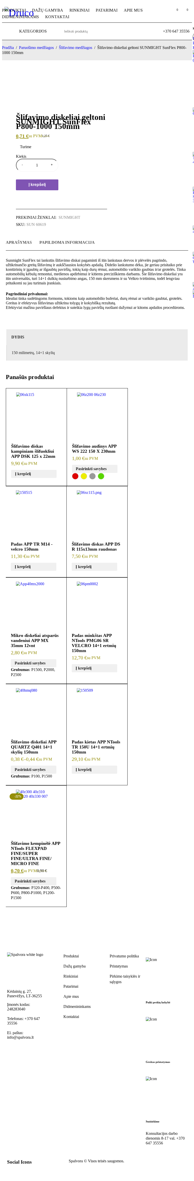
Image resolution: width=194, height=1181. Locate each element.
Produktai (71, 956)
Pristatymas (119, 966)
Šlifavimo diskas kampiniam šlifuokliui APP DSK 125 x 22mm (33, 451)
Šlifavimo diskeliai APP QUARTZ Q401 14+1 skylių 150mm (33, 747)
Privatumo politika (124, 956)
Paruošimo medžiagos (36, 47)
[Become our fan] (19, 1172)
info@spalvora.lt (20, 1037)
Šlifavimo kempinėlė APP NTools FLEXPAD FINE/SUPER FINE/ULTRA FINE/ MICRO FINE (35, 853)
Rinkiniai (70, 976)
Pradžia (8, 47)
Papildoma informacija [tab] (67, 242)
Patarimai (70, 986)
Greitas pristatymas (158, 1061)
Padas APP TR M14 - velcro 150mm (32, 547)
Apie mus (71, 996)
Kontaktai (71, 1016)
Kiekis (21, 156)
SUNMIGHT (69, 217)
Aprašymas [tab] (19, 242)
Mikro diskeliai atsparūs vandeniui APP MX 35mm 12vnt (35, 640)
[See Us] (30, 1172)
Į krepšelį (37, 184)
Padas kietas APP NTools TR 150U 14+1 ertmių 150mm (96, 747)
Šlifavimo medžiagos (75, 47)
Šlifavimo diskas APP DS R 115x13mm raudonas (96, 547)
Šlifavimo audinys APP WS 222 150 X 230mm (94, 449)
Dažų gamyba (74, 966)
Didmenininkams (77, 1006)
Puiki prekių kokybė (158, 1002)
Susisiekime (152, 1121)
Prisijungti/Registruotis (164, 12)
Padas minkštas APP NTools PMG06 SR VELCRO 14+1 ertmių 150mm (94, 643)
